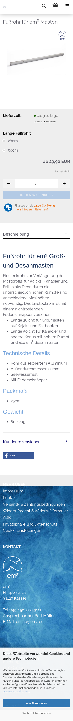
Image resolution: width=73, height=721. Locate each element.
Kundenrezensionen (21, 441)
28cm (13, 141)
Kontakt (10, 497)
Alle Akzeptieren (36, 703)
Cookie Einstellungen (22, 530)
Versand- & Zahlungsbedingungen (34, 504)
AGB (7, 517)
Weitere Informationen (36, 713)
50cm (13, 150)
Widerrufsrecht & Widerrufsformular (35, 511)
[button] (9, 183)
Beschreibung (16, 234)
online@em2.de (30, 621)
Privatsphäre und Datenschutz (30, 524)
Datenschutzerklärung (16, 691)
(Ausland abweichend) (44, 121)
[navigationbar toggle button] (67, 6)
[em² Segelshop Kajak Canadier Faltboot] (8, 7)
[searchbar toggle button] (44, 6)
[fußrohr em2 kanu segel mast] (36, 58)
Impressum (13, 491)
